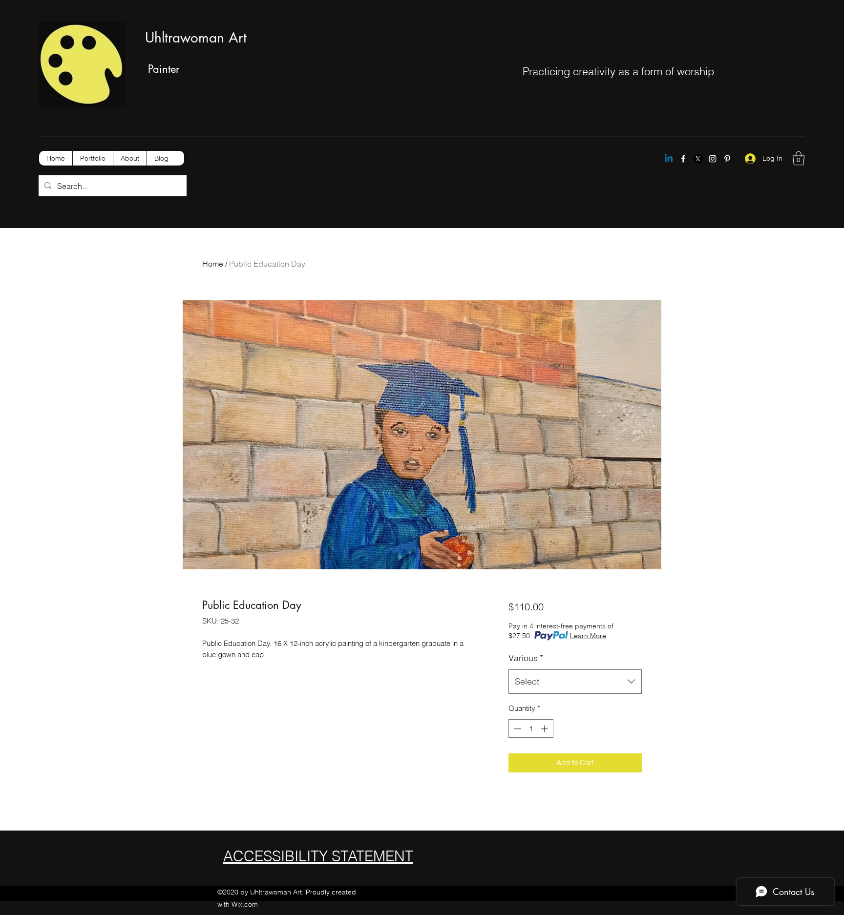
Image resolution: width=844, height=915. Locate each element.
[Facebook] (683, 159)
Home (212, 264)
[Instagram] (712, 159)
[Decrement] (516, 729)
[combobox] (575, 681)
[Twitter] (698, 159)
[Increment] (545, 729)
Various (525, 658)
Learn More (588, 635)
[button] (798, 158)
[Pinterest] (727, 159)
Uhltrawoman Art (196, 37)
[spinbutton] (531, 729)
